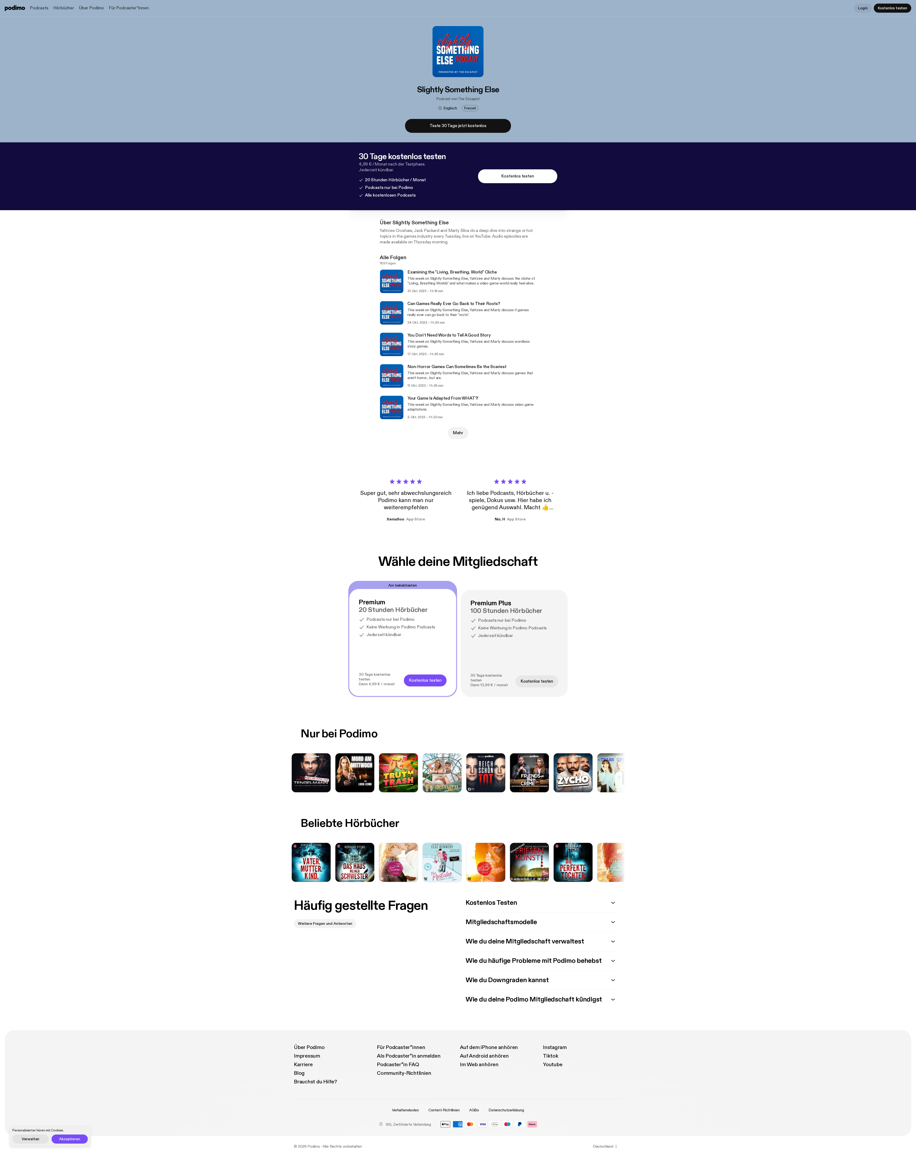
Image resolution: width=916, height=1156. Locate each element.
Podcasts (39, 8)
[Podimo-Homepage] (15, 8)
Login (863, 8)
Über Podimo (91, 8)
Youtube (552, 1064)
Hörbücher (63, 8)
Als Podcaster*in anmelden (409, 1056)
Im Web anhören (479, 1064)
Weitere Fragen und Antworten (325, 923)
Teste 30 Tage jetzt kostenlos (458, 125)
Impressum (307, 1056)
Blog (299, 1073)
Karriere (303, 1064)
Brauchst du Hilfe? (315, 1081)
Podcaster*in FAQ (398, 1064)
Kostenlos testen (892, 8)
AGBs (474, 1110)
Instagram (555, 1047)
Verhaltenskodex (405, 1110)
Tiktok (550, 1056)
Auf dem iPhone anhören (489, 1047)
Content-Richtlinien (444, 1110)
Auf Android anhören (484, 1056)
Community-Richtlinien (404, 1073)
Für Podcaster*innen (129, 8)
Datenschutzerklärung (506, 1110)
